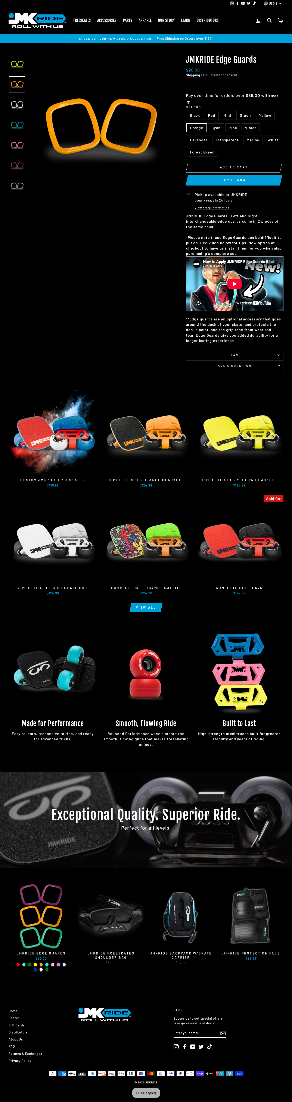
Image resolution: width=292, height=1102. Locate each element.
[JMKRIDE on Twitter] (201, 1046)
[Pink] (53, 965)
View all (146, 607)
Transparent (227, 139)
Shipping (193, 75)
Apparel (145, 20)
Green (245, 115)
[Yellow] (35, 965)
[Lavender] (64, 965)
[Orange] (41, 965)
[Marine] (35, 970)
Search (14, 1018)
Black (195, 115)
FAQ (235, 355)
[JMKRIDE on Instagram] (176, 1046)
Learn (185, 20)
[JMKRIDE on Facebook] (184, 1046)
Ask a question (235, 365)
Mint (227, 115)
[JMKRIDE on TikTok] (209, 1046)
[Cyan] (47, 965)
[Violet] (58, 965)
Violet (250, 127)
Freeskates (82, 20)
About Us (16, 1039)
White (273, 139)
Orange (196, 127)
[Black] (12, 965)
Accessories (107, 20)
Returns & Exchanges (25, 1053)
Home (13, 1011)
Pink (233, 127)
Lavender (199, 139)
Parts (127, 20)
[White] (41, 970)
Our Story (166, 20)
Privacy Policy (20, 1061)
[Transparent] (70, 965)
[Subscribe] (223, 1033)
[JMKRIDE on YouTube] (192, 1046)
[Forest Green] (47, 970)
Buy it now (233, 180)
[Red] (18, 965)
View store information (212, 208)
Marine (253, 139)
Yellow (265, 115)
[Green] (30, 965)
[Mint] (24, 965)
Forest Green (202, 152)
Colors (193, 107)
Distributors (207, 20)
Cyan (216, 127)
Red (211, 115)
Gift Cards (17, 1025)
